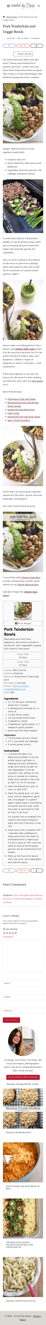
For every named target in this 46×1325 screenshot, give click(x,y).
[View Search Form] (38, 6)
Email (7, 997)
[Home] (4, 17)
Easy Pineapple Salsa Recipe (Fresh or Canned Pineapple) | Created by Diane (22, 899)
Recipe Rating (10, 929)
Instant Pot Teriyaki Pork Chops (24, 416)
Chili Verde (13, 413)
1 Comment (35, 38)
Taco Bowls (37, 381)
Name (7, 983)
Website (8, 1010)
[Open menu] (8, 5)
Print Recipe (24, 623)
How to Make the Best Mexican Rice (23, 1187)
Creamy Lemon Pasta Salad (20, 1301)
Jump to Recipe (24, 54)
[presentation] (23, 1109)
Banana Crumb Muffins (18, 1133)
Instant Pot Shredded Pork (21, 409)
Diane (12, 38)
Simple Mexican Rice (28, 584)
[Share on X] (36, 46)
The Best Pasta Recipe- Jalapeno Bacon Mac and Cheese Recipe (19, 1245)
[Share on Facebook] (9, 46)
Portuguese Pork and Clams (22, 399)
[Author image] (4, 38)
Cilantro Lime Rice (30, 577)
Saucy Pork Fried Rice (19, 420)
